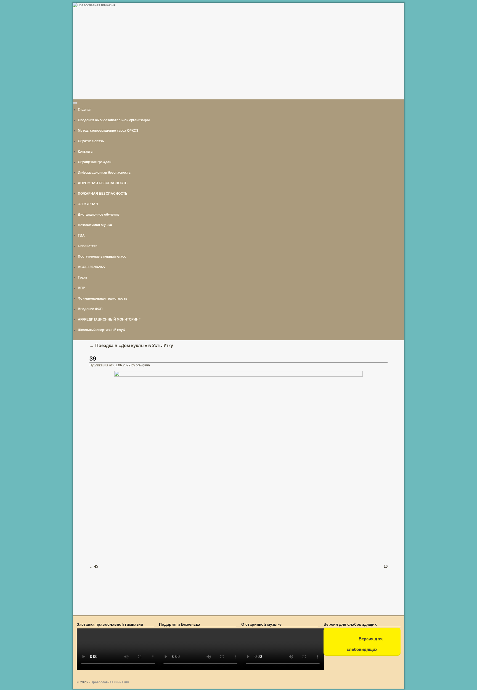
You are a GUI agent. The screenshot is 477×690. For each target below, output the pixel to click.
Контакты (85, 152)
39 (92, 358)
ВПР (81, 288)
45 (96, 566)
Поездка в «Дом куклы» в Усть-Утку (131, 345)
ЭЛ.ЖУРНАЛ (88, 204)
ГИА (81, 235)
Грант (82, 277)
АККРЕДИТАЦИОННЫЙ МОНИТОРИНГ (109, 319)
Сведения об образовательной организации (114, 120)
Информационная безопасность (104, 173)
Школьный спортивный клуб (101, 330)
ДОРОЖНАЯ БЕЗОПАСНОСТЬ (103, 183)
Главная (84, 110)
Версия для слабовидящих (365, 644)
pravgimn (143, 365)
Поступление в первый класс (102, 256)
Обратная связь (91, 141)
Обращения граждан (94, 162)
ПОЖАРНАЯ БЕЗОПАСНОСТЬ (103, 193)
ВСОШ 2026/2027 (92, 267)
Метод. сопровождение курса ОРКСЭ (108, 131)
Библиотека (87, 246)
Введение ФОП (90, 309)
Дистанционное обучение (99, 214)
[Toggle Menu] (75, 103)
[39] (238, 464)
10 (386, 566)
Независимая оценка (95, 225)
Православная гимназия (110, 682)
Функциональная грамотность (102, 298)
